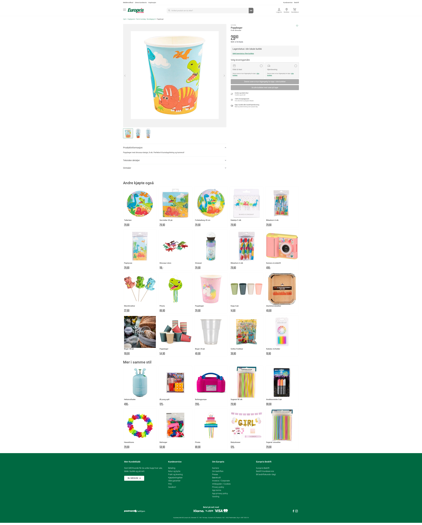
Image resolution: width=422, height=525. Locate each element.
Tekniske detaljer (131, 160)
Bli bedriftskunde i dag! (266, 474)
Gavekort (172, 487)
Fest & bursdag (141, 19)
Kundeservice (287, 2)
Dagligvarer (131, 19)
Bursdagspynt (151, 19)
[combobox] (210, 10)
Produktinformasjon (133, 147)
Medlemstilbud (128, 2)
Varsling (215, 496)
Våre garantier (174, 481)
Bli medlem (133, 478)
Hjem (124, 19)
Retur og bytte (174, 471)
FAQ (170, 484)
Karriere (215, 468)
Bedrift (296, 2)
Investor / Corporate (221, 481)
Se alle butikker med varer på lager (265, 87)
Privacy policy (218, 487)
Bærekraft (216, 477)
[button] (125, 75)
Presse (215, 474)
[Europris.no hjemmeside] (136, 10)
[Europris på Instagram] (296, 511)
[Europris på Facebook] (293, 511)
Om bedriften (217, 471)
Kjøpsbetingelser (175, 477)
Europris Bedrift (263, 468)
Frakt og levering (175, 474)
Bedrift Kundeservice (265, 471)
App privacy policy (220, 493)
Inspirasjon (152, 2)
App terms (216, 490)
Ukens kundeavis (141, 2)
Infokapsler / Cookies (221, 484)
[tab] (174, 147)
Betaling (171, 468)
